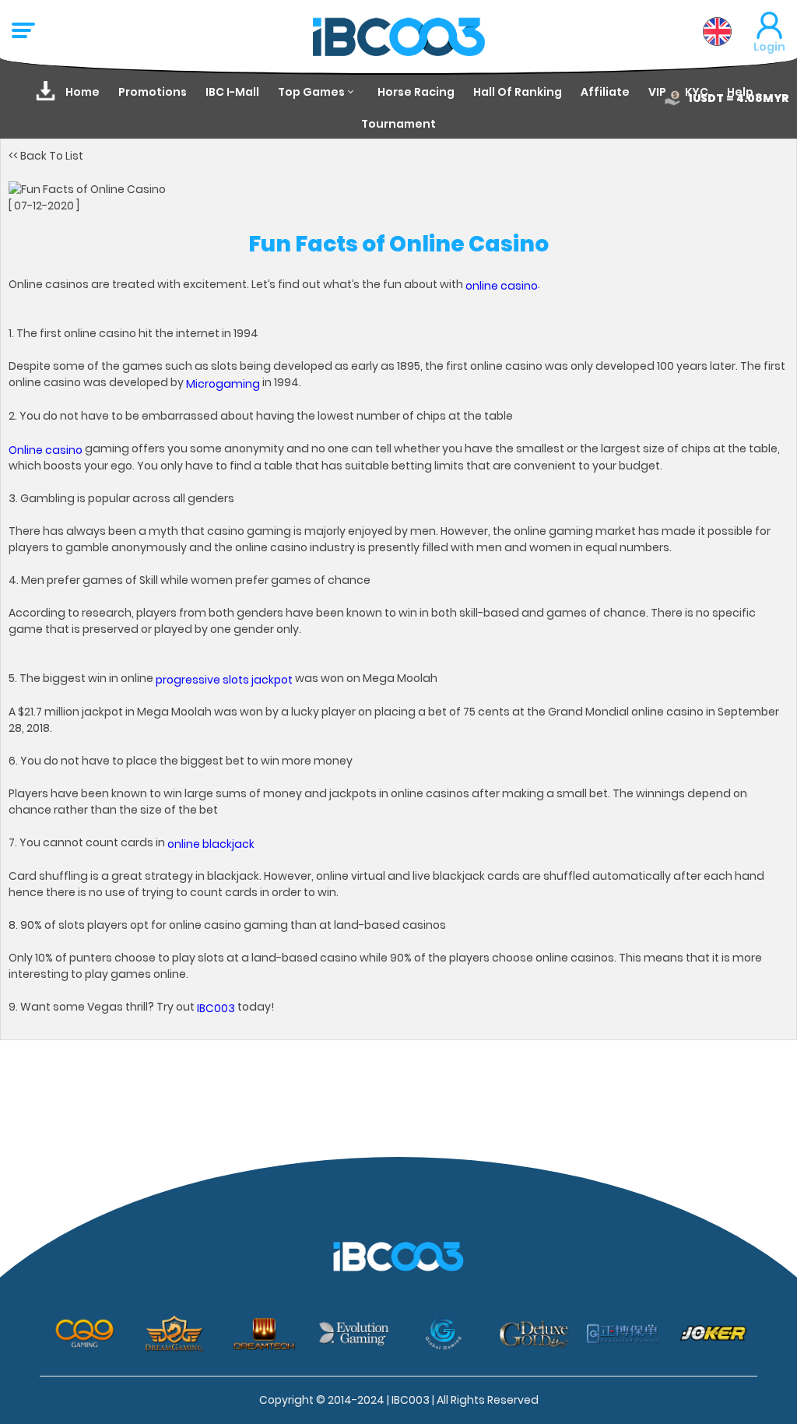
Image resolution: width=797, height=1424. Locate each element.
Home (82, 92)
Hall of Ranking (517, 92)
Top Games (311, 92)
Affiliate (605, 92)
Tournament (398, 124)
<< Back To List (46, 155)
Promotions (152, 92)
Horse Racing (416, 92)
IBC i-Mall (232, 92)
